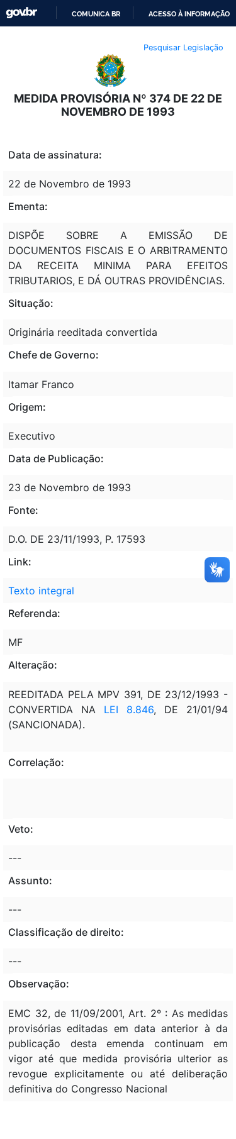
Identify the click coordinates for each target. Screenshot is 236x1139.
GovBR (21, 13)
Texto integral (41, 590)
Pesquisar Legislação (183, 47)
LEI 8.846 (125, 709)
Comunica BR (96, 13)
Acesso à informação (189, 13)
